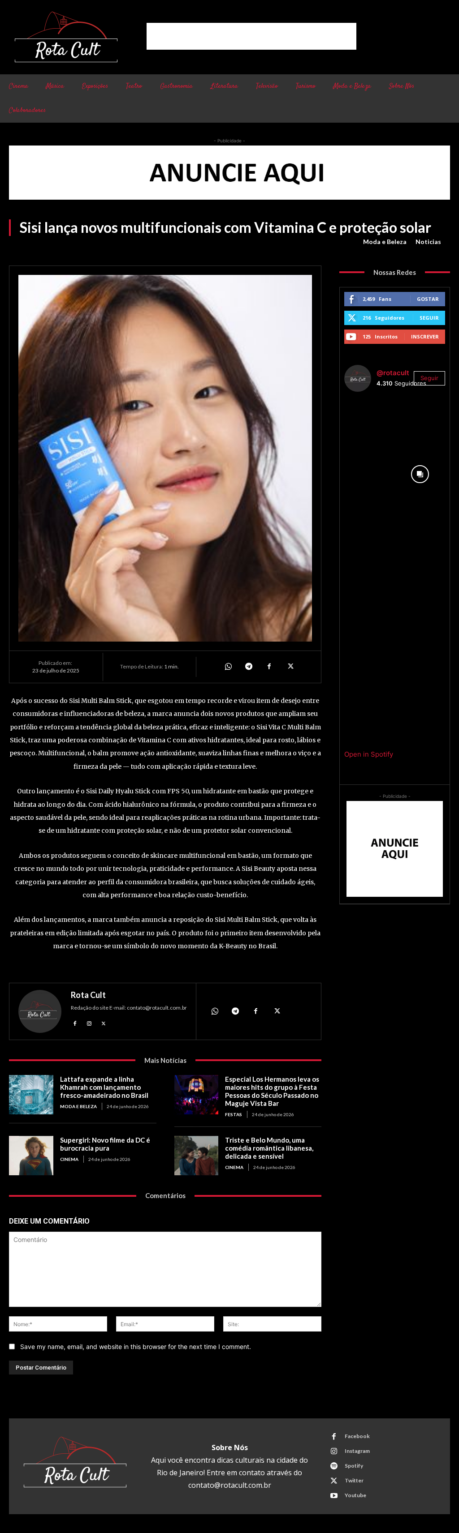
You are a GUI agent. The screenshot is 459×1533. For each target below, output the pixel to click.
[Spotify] (334, 1466)
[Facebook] (269, 667)
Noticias (428, 241)
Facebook (357, 1436)
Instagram (357, 1450)
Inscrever (425, 336)
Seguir (429, 317)
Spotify (354, 1465)
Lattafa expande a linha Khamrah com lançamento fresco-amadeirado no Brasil (104, 1087)
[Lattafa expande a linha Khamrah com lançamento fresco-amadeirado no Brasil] (31, 1095)
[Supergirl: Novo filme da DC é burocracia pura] (31, 1156)
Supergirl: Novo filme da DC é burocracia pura (105, 1144)
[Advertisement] (251, 36)
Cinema (69, 1159)
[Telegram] (248, 667)
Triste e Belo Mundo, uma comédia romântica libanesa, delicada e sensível (269, 1148)
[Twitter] (290, 667)
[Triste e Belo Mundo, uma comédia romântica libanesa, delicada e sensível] (196, 1156)
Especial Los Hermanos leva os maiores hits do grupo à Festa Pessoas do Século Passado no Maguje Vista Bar (272, 1091)
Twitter (354, 1480)
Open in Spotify (368, 754)
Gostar (428, 298)
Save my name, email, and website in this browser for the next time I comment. (135, 1346)
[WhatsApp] (228, 667)
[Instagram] (89, 1023)
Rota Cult (88, 995)
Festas (233, 1114)
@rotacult (393, 372)
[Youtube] (334, 1496)
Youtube (355, 1495)
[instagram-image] (369, 424)
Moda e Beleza (385, 241)
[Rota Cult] (39, 1011)
